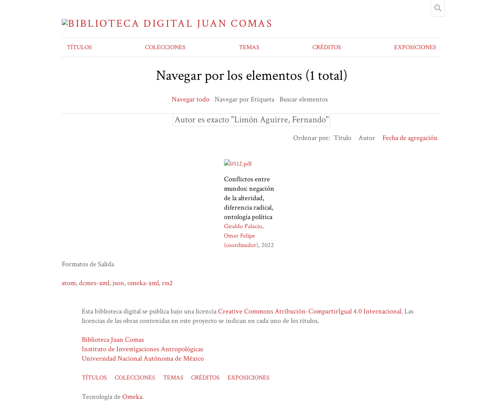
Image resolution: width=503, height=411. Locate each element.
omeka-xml (143, 283)
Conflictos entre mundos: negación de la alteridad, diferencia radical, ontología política (249, 198)
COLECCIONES (165, 47)
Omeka (132, 396)
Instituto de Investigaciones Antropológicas (142, 349)
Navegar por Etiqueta (244, 99)
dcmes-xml (94, 283)
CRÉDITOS (326, 47)
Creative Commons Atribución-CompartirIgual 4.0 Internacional (309, 311)
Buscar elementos (303, 99)
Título (342, 137)
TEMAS (249, 47)
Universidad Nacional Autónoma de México (143, 358)
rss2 (167, 283)
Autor (366, 137)
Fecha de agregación (410, 137)
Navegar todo (190, 99)
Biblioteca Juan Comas (113, 339)
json (118, 283)
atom (69, 283)
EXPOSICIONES (415, 47)
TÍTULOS (79, 47)
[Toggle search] (438, 8)
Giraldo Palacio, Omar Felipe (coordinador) (244, 235)
